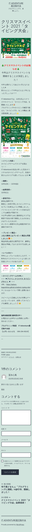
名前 (3, 429)
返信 (2, 389)
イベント (11, 357)
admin (8, 354)
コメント (5, 408)
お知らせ (18, 357)
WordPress (20, 524)
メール (4, 440)
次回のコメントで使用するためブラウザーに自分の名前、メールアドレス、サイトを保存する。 (17, 463)
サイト (3, 450)
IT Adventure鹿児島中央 (13, 520)
